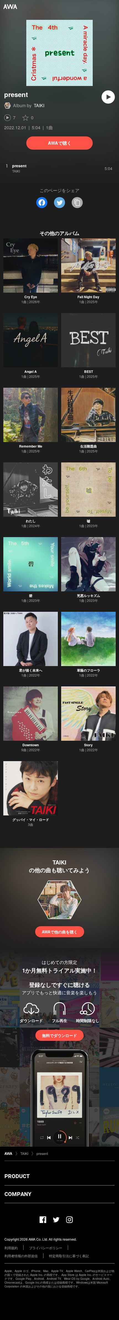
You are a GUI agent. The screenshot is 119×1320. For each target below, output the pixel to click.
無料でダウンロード (59, 1035)
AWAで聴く (59, 143)
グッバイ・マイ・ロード (30, 819)
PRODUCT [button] (17, 1176)
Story (88, 744)
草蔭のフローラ (88, 670)
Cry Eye (30, 296)
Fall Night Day (88, 296)
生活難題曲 (88, 446)
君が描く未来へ (30, 670)
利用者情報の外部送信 (21, 1255)
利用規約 (11, 1247)
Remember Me (30, 446)
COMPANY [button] (17, 1194)
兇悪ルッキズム (88, 595)
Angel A (30, 371)
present (42, 1153)
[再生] (108, 97)
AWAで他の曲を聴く (59, 931)
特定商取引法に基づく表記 (69, 1255)
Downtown (30, 744)
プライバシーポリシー (45, 1247)
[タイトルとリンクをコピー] (77, 202)
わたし (31, 520)
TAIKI (39, 105)
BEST (88, 371)
